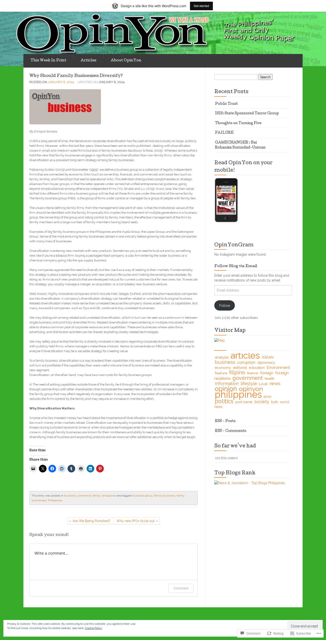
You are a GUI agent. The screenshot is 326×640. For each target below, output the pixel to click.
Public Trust (226, 104)
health (269, 378)
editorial (240, 367)
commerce (84, 495)
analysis (222, 357)
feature (221, 373)
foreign (266, 372)
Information (227, 383)
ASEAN (267, 357)
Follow (224, 305)
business (70, 495)
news (274, 383)
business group (142, 495)
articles (245, 355)
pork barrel (243, 402)
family (96, 495)
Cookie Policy (93, 628)
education (257, 367)
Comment (181, 588)
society (261, 401)
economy (223, 367)
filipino (237, 372)
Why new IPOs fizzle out (135, 521)
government (247, 378)
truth (274, 402)
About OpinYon (126, 61)
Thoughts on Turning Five (238, 123)
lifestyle (249, 383)
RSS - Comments (230, 431)
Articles (88, 61)
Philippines (55, 500)
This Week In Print (48, 61)
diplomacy (266, 362)
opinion (226, 388)
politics (224, 401)
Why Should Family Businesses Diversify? (76, 76)
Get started (201, 6)
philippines (109, 495)
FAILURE (224, 133)
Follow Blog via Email (235, 266)
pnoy (268, 396)
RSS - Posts (225, 421)
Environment (278, 367)
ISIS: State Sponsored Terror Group (247, 113)
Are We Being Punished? (91, 521)
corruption (246, 362)
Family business (164, 495)
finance (252, 373)
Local (263, 384)
